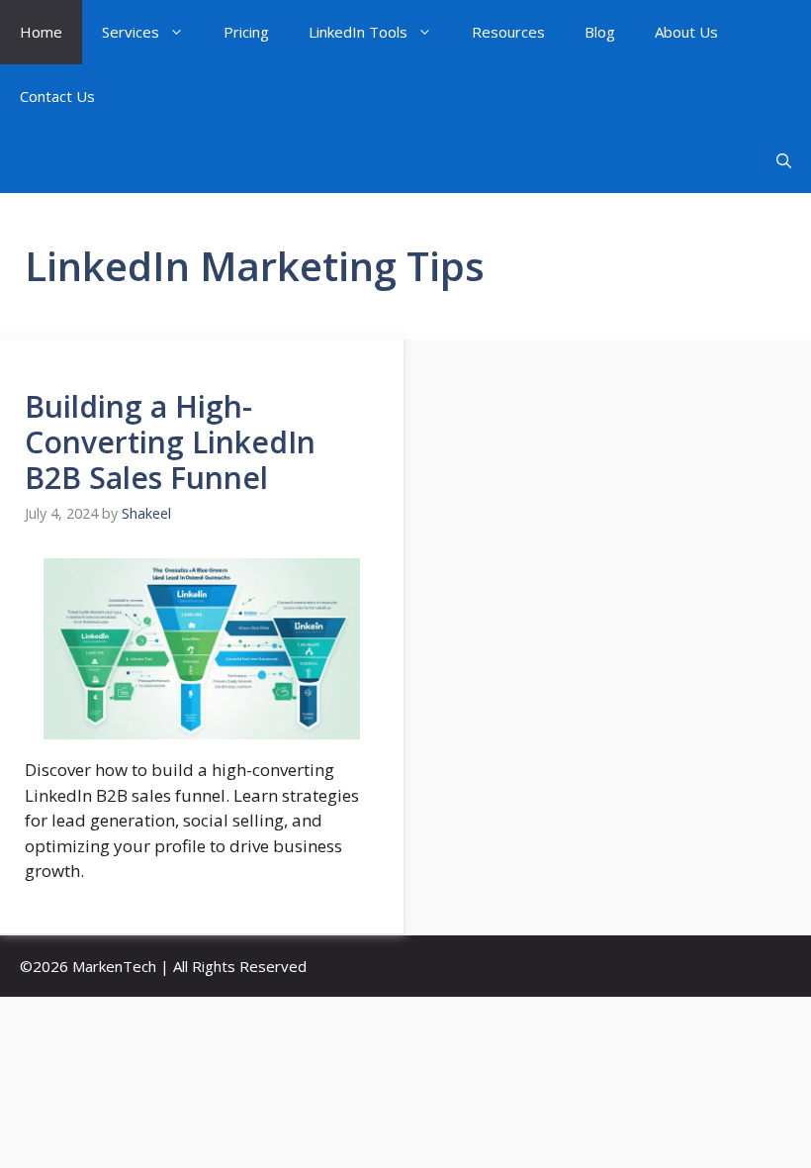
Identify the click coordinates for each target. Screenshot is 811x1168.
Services (130, 32)
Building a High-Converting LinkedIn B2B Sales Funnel (170, 442)
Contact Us (57, 96)
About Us (686, 32)
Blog (600, 32)
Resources (508, 32)
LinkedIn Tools (358, 32)
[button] (784, 161)
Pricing (246, 32)
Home (41, 32)
